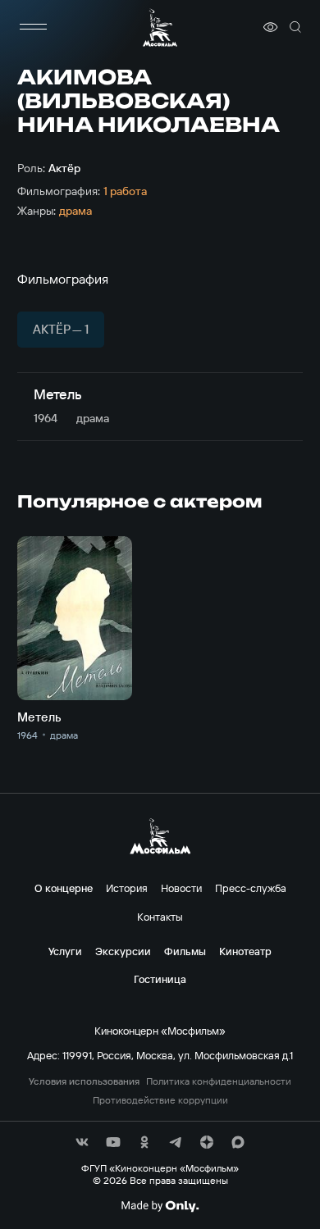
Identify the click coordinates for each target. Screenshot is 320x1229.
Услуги (65, 951)
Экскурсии (123, 951)
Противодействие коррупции (160, 1100)
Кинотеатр (245, 951)
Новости (181, 887)
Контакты (160, 916)
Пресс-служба (250, 887)
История (127, 887)
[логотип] (160, 27)
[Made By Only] (160, 1206)
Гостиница (160, 978)
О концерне (63, 887)
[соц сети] (82, 1142)
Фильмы (185, 951)
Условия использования (84, 1081)
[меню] (33, 27)
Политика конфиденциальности (218, 1081)
